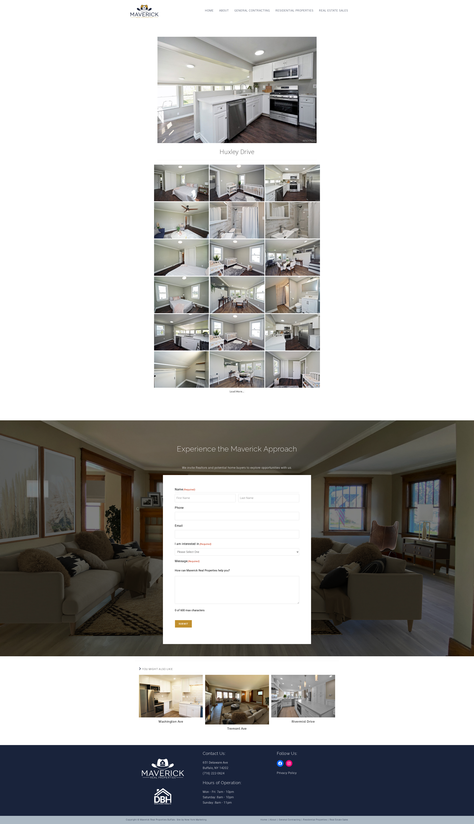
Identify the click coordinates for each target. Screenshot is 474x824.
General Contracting (290, 819)
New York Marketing (195, 819)
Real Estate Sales (339, 819)
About (273, 819)
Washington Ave (170, 721)
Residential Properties (315, 819)
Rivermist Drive (303, 721)
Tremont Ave (237, 728)
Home (264, 819)
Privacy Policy (287, 773)
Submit (183, 624)
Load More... (237, 391)
